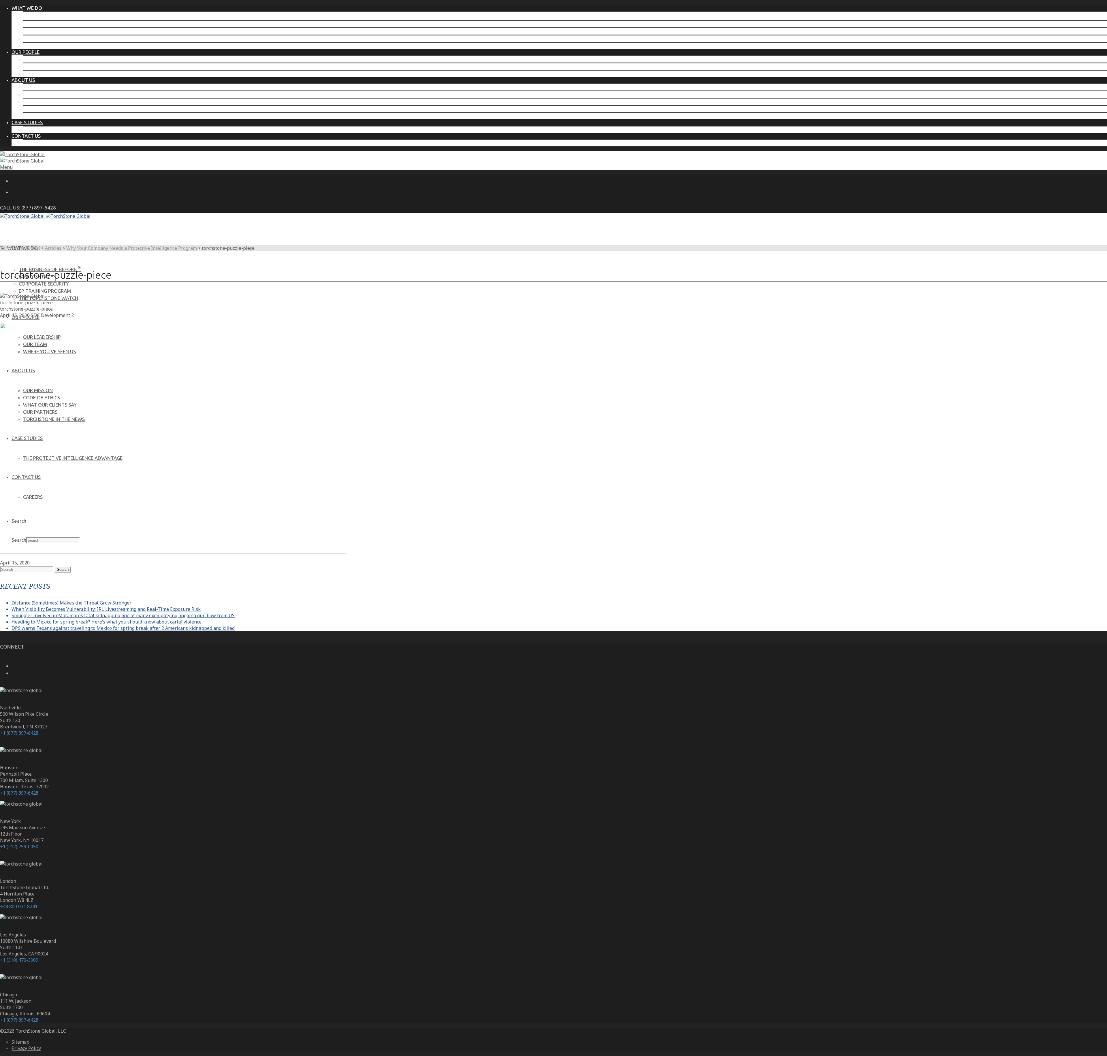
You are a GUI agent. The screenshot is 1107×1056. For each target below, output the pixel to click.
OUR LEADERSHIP (42, 59)
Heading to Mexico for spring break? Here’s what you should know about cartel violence (107, 622)
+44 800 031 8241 (18, 906)
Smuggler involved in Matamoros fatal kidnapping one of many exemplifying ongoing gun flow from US (123, 615)
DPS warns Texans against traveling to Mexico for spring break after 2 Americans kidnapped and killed (123, 628)
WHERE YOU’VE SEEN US (49, 73)
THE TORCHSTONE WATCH (52, 45)
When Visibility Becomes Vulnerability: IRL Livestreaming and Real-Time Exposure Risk (106, 609)
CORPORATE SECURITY (48, 31)
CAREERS (33, 143)
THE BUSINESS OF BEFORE (54, 17)
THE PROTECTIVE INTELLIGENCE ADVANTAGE (73, 129)
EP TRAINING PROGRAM (49, 38)
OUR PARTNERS (40, 109)
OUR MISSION (38, 87)
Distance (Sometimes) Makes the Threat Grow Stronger (71, 603)
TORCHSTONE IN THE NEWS (54, 116)
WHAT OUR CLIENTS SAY (50, 101)
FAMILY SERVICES (41, 24)
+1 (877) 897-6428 (19, 733)
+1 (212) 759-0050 (19, 846)
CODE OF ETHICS (41, 94)
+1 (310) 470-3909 (19, 960)
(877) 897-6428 (38, 207)
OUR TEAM (35, 66)
